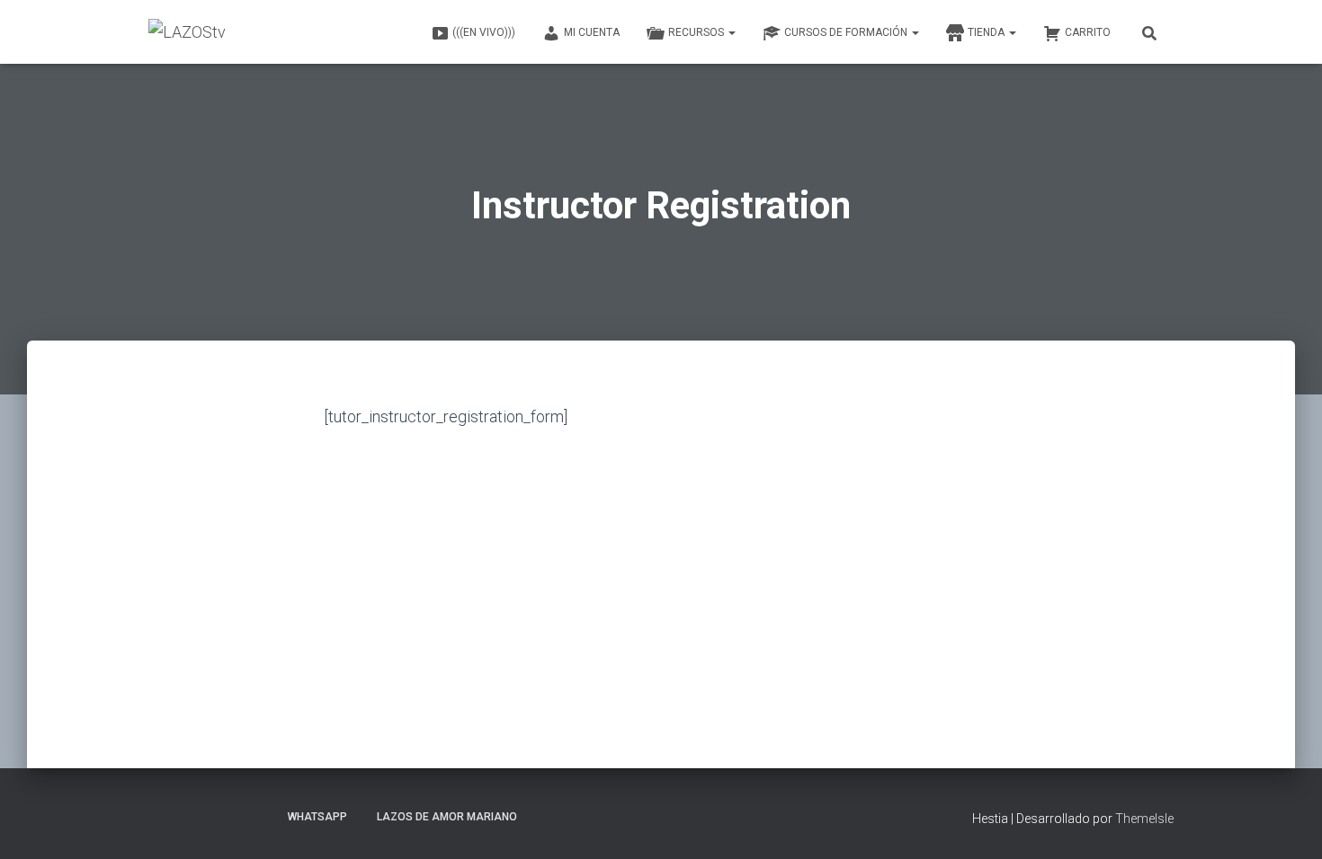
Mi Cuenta (592, 32)
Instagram (257, 816)
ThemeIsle (1144, 818)
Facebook (194, 816)
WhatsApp (317, 816)
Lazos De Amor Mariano (447, 816)
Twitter (225, 816)
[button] (731, 32)
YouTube (162, 816)
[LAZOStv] (187, 32)
